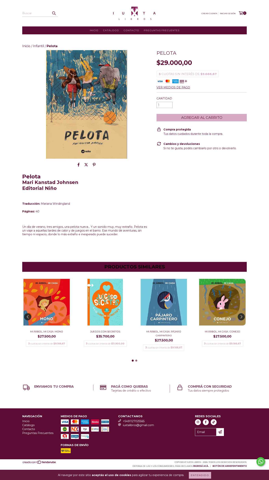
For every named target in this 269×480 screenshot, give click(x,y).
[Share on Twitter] (86, 165)
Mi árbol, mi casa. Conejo (222, 331)
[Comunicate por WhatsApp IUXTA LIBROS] (260, 461)
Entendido (200, 475)
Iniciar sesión (228, 13)
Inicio (94, 30)
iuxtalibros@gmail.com (138, 425)
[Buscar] (54, 13)
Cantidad (164, 98)
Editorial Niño (39, 188)
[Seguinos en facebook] (206, 422)
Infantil (38, 46)
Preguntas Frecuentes (161, 30)
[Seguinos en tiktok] (214, 422)
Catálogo (111, 30)
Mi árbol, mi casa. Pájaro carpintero (163, 333)
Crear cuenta (209, 13)
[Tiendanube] (39, 463)
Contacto (131, 30)
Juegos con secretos (105, 331)
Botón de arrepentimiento (229, 466)
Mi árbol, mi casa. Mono (46, 331)
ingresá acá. (201, 466)
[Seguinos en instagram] (198, 422)
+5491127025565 (134, 421)
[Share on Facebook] (79, 165)
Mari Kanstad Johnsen (50, 182)
